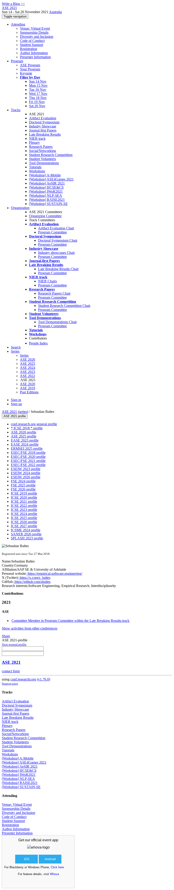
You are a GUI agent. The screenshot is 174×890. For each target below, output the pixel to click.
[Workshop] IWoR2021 (46, 191)
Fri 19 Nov (37, 102)
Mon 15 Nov (38, 85)
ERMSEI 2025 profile (27, 448)
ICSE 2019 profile (24, 493)
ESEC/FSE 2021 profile (28, 461)
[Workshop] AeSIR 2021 (47, 183)
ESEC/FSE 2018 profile (28, 453)
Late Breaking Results (45, 134)
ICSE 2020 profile (24, 497)
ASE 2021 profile (15, 416)
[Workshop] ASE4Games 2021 (51, 179)
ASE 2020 (27, 384)
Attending (18, 24)
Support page (10, 683)
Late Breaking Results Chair (58, 269)
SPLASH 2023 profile (27, 538)
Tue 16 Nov (37, 89)
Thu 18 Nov (38, 98)
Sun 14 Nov (37, 81)
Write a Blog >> (13, 4)
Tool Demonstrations (44, 163)
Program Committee (52, 232)
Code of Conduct (32, 41)
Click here (57, 867)
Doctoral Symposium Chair (57, 240)
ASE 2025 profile (23, 436)
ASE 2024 (27, 368)
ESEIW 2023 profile (25, 469)
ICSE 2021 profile (24, 501)
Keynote (26, 73)
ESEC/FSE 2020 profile (28, 457)
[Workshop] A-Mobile (45, 175)
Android (50, 859)
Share (6, 636)
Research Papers (41, 147)
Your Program (30, 69)
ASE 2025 (27, 364)
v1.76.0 (43, 679)
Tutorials (35, 167)
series (23, 412)
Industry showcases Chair (56, 253)
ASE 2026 (27, 359)
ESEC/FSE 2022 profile (28, 465)
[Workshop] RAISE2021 (47, 200)
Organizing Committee (45, 216)
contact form (11, 671)
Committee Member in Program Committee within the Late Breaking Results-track (70, 621)
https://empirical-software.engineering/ (54, 573)
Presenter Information (35, 57)
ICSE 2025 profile (24, 518)
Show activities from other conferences (29, 628)
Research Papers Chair (54, 293)
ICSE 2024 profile (24, 514)
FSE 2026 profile (23, 489)
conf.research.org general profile (34, 424)
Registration (28, 49)
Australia (55, 12)
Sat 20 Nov (37, 106)
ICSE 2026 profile (24, 522)
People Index (38, 343)
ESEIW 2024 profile (25, 473)
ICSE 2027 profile (24, 526)
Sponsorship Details (34, 32)
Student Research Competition (50, 155)
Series (24, 355)
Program (17, 61)
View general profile (14, 644)
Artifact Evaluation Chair (56, 228)
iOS (26, 859)
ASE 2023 (27, 372)
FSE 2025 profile (23, 485)
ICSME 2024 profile (25, 530)
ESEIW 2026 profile (25, 477)
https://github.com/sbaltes (32, 582)
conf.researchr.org (23, 679)
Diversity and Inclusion (36, 36)
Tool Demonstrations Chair (57, 322)
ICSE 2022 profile (24, 506)
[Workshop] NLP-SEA (45, 195)
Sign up (16, 404)
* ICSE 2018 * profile (27, 428)
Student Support (31, 45)
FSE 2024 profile (23, 481)
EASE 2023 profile (25, 440)
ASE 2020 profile (23, 432)
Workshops (37, 171)
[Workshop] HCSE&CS (46, 187)
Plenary (34, 142)
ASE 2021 (9, 412)
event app (50, 840)
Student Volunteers (42, 159)
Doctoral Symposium (44, 122)
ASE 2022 (27, 376)
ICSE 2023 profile (24, 510)
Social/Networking (42, 151)
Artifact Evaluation (42, 118)
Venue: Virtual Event (35, 28)
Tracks (15, 110)
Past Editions (29, 392)
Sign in (16, 400)
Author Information (34, 53)
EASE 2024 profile (25, 444)
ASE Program (30, 65)
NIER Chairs (47, 281)
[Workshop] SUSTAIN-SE (48, 204)
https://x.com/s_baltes (34, 578)
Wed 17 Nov (38, 94)
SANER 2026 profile (26, 534)
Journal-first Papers (42, 130)
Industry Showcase (42, 126)
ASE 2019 (27, 388)
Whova (54, 874)
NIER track (37, 138)
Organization (20, 208)
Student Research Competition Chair (64, 306)
